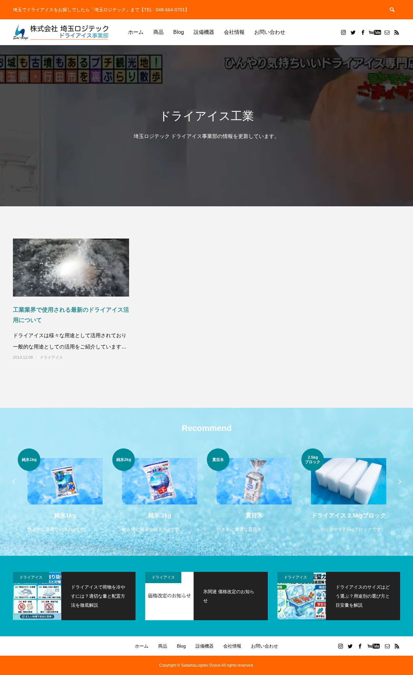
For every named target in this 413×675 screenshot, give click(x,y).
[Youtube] (375, 32)
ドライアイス (51, 357)
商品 (158, 32)
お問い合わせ (269, 32)
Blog (178, 32)
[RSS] (396, 32)
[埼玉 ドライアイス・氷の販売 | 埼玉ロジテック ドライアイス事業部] (61, 32)
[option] (65, 491)
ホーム (136, 32)
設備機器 (204, 32)
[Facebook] (363, 32)
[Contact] (387, 32)
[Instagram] (343, 32)
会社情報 (234, 32)
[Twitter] (353, 32)
